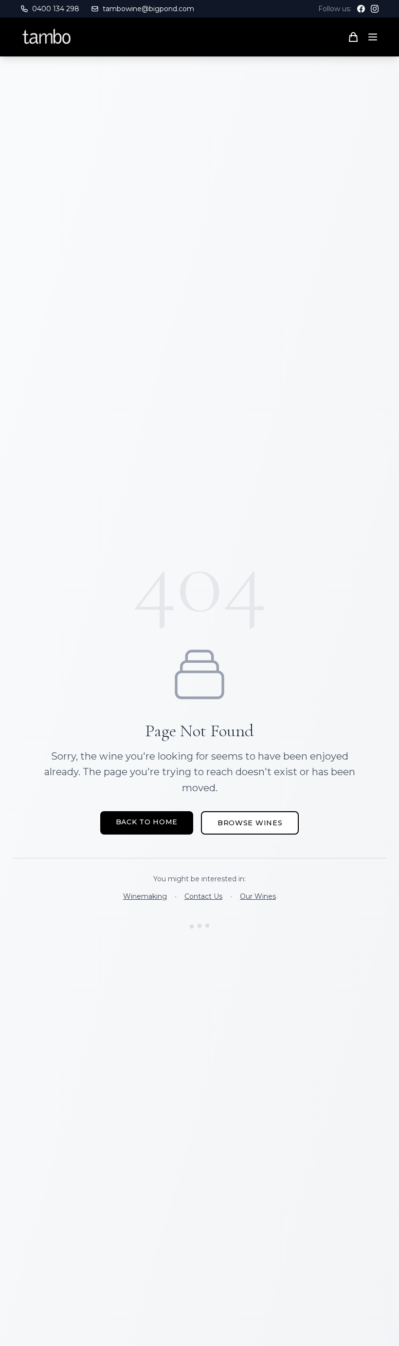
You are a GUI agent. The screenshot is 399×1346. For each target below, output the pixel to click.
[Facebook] (361, 9)
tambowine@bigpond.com (148, 8)
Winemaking (145, 896)
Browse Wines (250, 823)
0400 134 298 (55, 8)
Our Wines (258, 896)
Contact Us (203, 896)
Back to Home (147, 822)
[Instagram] (375, 9)
